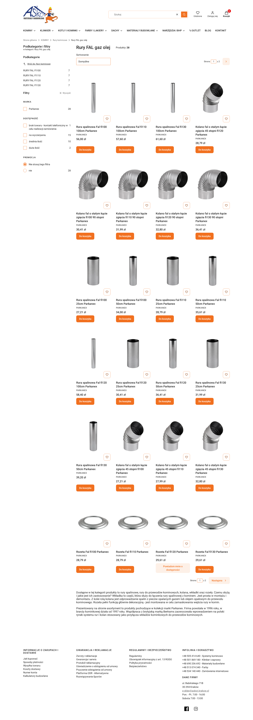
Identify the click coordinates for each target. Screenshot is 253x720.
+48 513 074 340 (191, 667)
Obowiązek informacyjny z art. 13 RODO (150, 659)
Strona (207, 61)
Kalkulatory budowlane (35, 676)
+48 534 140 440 (191, 671)
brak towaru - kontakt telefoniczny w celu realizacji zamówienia (48, 127)
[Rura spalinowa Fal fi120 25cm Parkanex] (133, 353)
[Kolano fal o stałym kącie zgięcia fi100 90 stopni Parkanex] (93, 184)
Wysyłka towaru (31, 665)
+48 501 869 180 (191, 659)
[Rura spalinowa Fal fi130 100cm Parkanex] (173, 98)
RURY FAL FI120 (46, 80)
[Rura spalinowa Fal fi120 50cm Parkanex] (173, 353)
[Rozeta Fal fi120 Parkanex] (173, 523)
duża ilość (34, 147)
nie (30, 170)
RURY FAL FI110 (46, 75)
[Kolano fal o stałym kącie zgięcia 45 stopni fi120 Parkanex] (213, 98)
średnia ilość (35, 141)
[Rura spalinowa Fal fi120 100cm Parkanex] (93, 353)
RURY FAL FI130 (46, 85)
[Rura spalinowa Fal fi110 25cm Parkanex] (173, 271)
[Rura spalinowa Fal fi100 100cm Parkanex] (93, 98)
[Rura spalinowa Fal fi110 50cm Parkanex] (213, 271)
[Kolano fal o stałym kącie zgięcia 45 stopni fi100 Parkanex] (133, 436)
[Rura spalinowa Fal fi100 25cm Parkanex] (93, 271)
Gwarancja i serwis (86, 659)
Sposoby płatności (33, 662)
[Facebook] (186, 709)
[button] (184, 14)
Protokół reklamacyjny (88, 662)
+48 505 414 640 (191, 656)
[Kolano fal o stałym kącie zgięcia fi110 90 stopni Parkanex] (133, 184)
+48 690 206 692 (191, 663)
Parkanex (34, 108)
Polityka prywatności (140, 662)
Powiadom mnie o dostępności (173, 568)
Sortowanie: (82, 54)
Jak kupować (30, 658)
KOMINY (45, 40)
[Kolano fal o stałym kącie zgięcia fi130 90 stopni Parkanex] (213, 184)
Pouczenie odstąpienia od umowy (94, 669)
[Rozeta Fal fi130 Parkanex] (213, 523)
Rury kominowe (60, 40)
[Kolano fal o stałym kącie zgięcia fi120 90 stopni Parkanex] (173, 184)
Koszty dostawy (31, 669)
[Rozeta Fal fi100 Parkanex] (93, 523)
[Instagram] (196, 709)
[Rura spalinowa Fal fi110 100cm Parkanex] (133, 98)
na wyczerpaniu (37, 135)
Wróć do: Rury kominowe (38, 64)
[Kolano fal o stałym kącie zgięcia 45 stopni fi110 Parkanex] (173, 436)
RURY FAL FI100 (46, 70)
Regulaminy (135, 656)
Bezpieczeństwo (138, 666)
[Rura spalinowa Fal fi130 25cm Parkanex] (213, 353)
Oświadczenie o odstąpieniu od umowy (97, 666)
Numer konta (30, 672)
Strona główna (30, 40)
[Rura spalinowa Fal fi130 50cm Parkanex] (93, 436)
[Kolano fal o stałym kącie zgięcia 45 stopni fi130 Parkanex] (213, 436)
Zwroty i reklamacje (86, 656)
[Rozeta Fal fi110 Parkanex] (133, 523)
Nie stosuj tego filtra (39, 164)
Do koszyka (85, 149)
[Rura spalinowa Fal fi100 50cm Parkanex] (133, 271)
